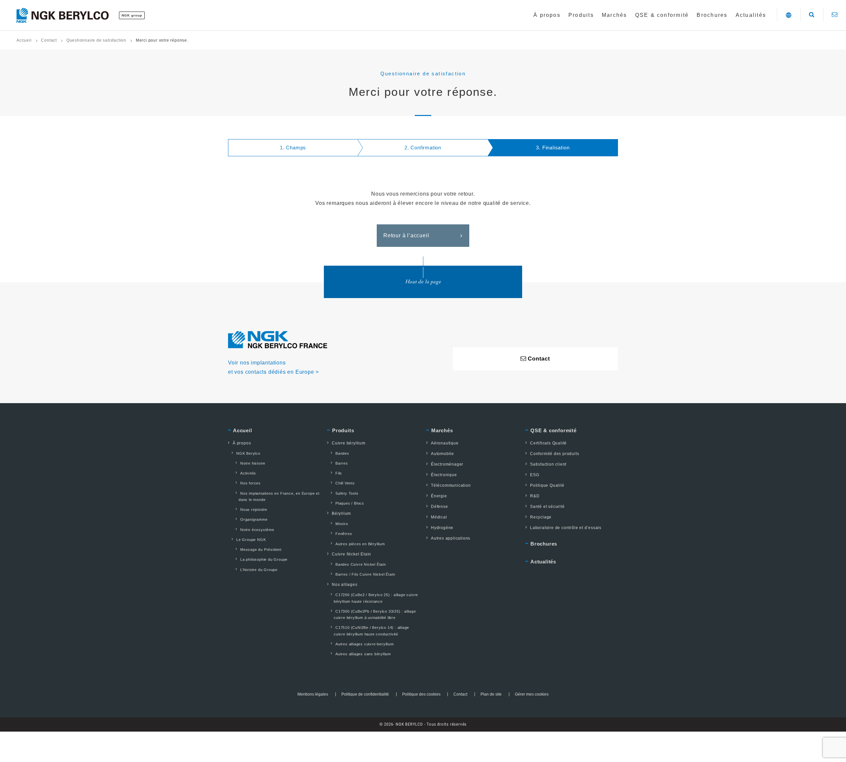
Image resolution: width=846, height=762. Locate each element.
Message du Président (261, 550)
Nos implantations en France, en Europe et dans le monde (279, 496)
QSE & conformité (553, 430)
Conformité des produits (554, 453)
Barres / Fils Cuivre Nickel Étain (365, 574)
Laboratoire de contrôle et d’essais (565, 527)
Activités (248, 473)
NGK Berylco (248, 453)
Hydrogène (442, 527)
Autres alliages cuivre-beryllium (364, 644)
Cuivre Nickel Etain (351, 554)
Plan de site (491, 694)
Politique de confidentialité (365, 694)
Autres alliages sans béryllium (363, 654)
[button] (788, 15)
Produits (343, 430)
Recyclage (541, 517)
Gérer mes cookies (532, 694)
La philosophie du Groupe (264, 559)
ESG (534, 475)
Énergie (439, 496)
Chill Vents (345, 483)
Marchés (442, 430)
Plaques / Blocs (349, 503)
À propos (242, 443)
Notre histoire (252, 463)
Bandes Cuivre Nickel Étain (360, 564)
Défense (439, 506)
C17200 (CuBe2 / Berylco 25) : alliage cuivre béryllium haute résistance (376, 598)
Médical (439, 517)
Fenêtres (343, 534)
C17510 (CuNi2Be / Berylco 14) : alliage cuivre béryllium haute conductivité (371, 631)
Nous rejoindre (253, 510)
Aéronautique (445, 443)
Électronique (444, 475)
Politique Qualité (547, 485)
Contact (49, 40)
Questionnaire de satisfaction (96, 40)
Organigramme (254, 519)
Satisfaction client (548, 464)
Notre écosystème (257, 530)
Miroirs (341, 524)
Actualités (543, 561)
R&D (534, 496)
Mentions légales (312, 694)
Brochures (543, 544)
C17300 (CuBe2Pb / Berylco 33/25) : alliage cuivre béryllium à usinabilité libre (375, 614)
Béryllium (341, 513)
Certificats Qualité (548, 443)
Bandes (342, 453)
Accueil (24, 40)
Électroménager (447, 464)
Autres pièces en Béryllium (360, 544)
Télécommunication (451, 485)
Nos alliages (345, 584)
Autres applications (450, 538)
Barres (341, 463)
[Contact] (834, 14)
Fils (338, 473)
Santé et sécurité (547, 506)
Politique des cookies (421, 694)
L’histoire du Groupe (259, 570)
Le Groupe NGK (251, 540)
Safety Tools (347, 493)
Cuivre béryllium (348, 443)
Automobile (442, 453)
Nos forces (250, 483)
